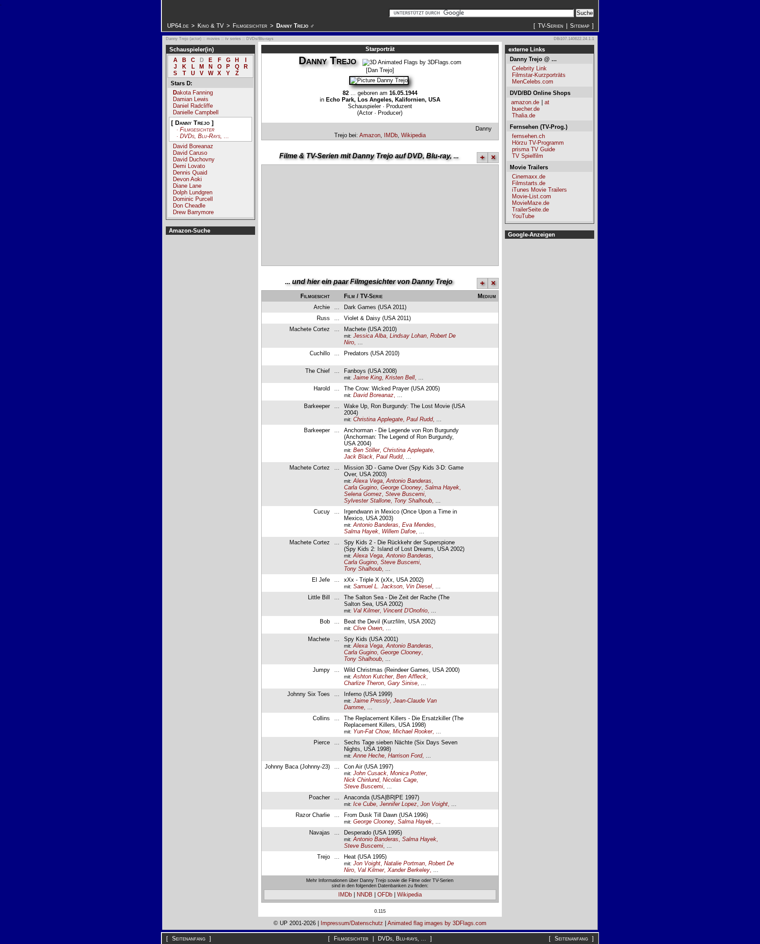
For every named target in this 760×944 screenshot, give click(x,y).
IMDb (391, 135)
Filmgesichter (250, 25)
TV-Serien (550, 25)
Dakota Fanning (193, 92)
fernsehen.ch (528, 136)
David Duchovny (194, 159)
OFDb (384, 894)
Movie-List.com (531, 196)
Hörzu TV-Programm (538, 142)
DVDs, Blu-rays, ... (402, 938)
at (546, 102)
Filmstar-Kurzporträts (539, 75)
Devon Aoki (187, 179)
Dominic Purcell (193, 199)
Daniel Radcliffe (193, 105)
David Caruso (190, 152)
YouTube (523, 216)
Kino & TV (210, 25)
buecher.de (526, 109)
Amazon (369, 135)
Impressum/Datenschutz (352, 923)
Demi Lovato (189, 166)
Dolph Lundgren (192, 192)
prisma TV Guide (533, 149)
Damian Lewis (190, 99)
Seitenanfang (188, 938)
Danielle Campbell (196, 112)
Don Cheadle (189, 205)
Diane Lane (187, 185)
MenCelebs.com (532, 81)
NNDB (365, 894)
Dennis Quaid (190, 172)
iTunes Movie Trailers (539, 189)
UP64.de (178, 25)
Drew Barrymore (193, 212)
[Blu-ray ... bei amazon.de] (489, 332)
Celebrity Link (529, 68)
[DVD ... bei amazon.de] (489, 391)
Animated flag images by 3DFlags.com (436, 923)
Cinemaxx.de (528, 176)
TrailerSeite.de (530, 209)
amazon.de (525, 102)
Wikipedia (413, 135)
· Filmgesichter (195, 129)
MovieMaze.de (530, 203)
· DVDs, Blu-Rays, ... (202, 136)
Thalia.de (523, 115)
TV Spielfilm (527, 156)
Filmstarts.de (528, 183)
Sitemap (579, 25)
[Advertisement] (371, 127)
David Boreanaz (193, 146)
